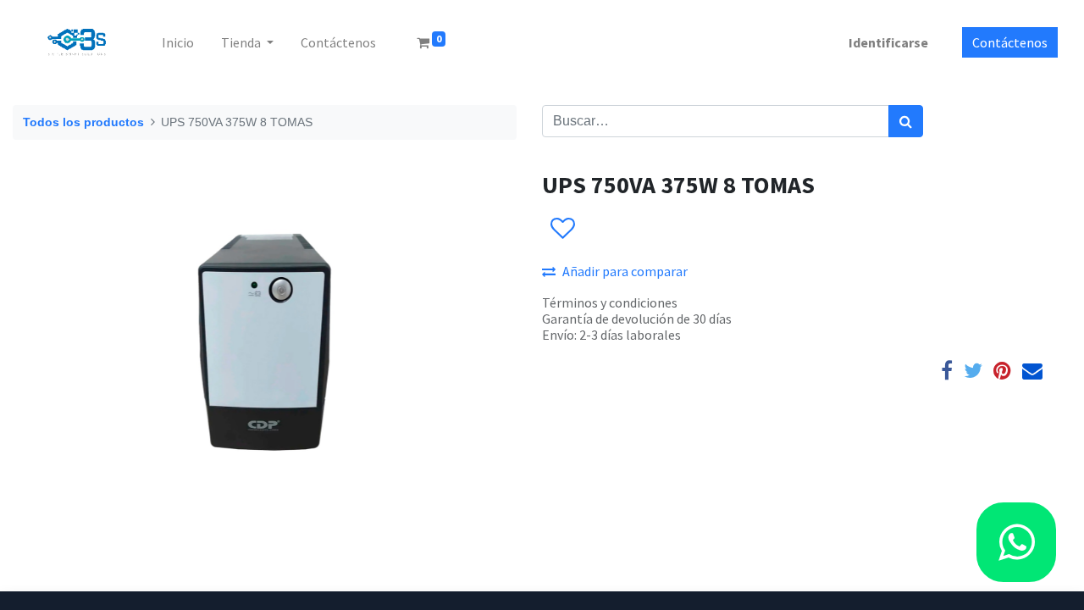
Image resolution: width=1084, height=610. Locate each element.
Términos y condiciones (610, 302)
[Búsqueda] (905, 121)
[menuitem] (177, 42)
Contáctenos (1010, 42)
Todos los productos (83, 122)
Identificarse (888, 42)
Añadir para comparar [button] (625, 271)
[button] (562, 229)
